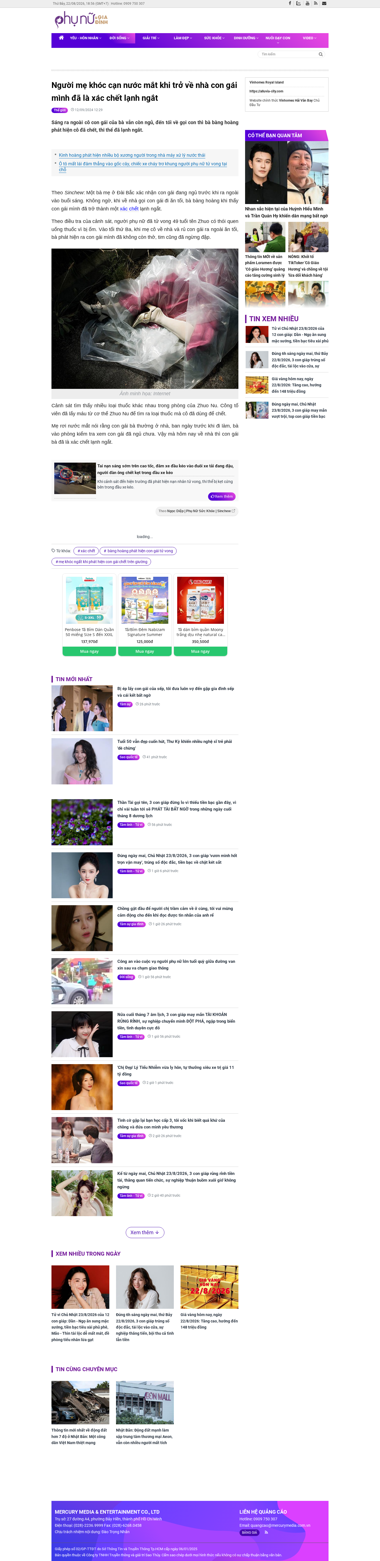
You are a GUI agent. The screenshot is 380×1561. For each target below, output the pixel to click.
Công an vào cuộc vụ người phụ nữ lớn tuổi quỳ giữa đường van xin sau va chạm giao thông (176, 965)
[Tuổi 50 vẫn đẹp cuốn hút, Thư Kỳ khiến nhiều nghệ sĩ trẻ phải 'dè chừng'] (82, 761)
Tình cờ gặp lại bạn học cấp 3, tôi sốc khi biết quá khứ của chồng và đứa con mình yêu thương (171, 1124)
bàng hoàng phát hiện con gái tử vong (140, 551)
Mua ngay (89, 651)
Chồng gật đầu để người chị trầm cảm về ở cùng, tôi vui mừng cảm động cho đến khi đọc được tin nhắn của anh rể (175, 912)
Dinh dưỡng (245, 38)
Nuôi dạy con (278, 38)
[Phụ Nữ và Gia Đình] (82, 20)
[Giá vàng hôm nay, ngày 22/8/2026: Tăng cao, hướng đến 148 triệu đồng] (209, 1287)
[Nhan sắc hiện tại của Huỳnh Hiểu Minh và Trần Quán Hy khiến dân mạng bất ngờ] (287, 172)
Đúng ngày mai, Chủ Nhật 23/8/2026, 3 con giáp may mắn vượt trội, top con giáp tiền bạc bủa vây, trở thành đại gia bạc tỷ (299, 413)
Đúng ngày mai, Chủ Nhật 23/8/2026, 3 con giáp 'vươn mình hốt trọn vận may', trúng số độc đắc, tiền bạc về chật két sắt (177, 859)
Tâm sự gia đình (132, 924)
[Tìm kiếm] (321, 54)
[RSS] (317, 3)
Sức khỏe (213, 38)
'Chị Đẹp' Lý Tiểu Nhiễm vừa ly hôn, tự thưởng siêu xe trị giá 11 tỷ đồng (175, 1071)
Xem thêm (224, 496)
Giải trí (150, 38)
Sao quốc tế (128, 757)
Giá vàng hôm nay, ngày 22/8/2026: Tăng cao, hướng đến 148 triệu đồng (209, 1320)
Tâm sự (125, 704)
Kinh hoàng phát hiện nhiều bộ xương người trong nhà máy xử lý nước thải (132, 155)
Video (308, 38)
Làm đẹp (182, 38)
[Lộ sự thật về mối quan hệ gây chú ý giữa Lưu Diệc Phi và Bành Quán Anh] (308, 296)
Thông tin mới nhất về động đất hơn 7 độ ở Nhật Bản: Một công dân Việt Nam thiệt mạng (79, 1436)
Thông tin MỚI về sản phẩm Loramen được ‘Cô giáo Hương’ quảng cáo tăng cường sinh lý (265, 266)
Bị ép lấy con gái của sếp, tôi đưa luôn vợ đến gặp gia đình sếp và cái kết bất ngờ (175, 692)
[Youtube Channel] (309, 3)
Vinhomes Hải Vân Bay (296, 100)
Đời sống (118, 38)
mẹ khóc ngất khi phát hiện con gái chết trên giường (103, 561)
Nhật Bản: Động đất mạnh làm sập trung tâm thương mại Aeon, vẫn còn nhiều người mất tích (144, 1436)
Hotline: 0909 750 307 (128, 4)
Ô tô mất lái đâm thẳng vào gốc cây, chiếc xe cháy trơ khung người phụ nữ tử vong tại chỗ (143, 166)
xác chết (129, 209)
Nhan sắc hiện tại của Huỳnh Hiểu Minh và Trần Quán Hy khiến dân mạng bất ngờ (286, 212)
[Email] (325, 3)
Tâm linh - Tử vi (131, 825)
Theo (195, 511)
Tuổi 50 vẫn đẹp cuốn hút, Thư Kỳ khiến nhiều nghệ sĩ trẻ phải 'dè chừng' (174, 745)
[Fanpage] (291, 3)
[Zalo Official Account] (299, 3)
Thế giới (60, 110)
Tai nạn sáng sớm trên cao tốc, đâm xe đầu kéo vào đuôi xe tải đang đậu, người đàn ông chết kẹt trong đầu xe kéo (165, 469)
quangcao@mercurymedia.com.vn (280, 1525)
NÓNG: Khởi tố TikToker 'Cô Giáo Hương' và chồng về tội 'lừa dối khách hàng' (308, 266)
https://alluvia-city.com (266, 91)
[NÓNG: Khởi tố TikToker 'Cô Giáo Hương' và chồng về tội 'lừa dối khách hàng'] (308, 237)
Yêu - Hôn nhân (84, 38)
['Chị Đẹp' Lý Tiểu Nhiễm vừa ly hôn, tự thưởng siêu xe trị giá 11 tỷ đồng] (82, 1087)
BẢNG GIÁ (249, 1533)
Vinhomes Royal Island (267, 82)
